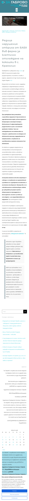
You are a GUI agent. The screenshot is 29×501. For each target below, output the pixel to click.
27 (13, 444)
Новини (23, 30)
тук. (11, 80)
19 (9, 442)
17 (2, 442)
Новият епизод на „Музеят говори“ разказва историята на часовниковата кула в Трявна (13, 349)
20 (13, 442)
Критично (18, 30)
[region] (14, 488)
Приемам (14, 490)
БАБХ (3, 32)
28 (16, 444)
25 (6, 444)
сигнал (21, 70)
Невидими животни (10, 32)
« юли (3, 449)
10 (2, 439)
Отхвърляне (14, 498)
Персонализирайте (14, 494)
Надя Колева (5, 30)
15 (20, 439)
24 (2, 444)
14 (16, 439)
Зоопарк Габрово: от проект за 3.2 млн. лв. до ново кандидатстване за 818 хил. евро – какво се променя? (14, 358)
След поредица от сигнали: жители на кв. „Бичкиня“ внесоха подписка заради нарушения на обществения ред (14, 341)
